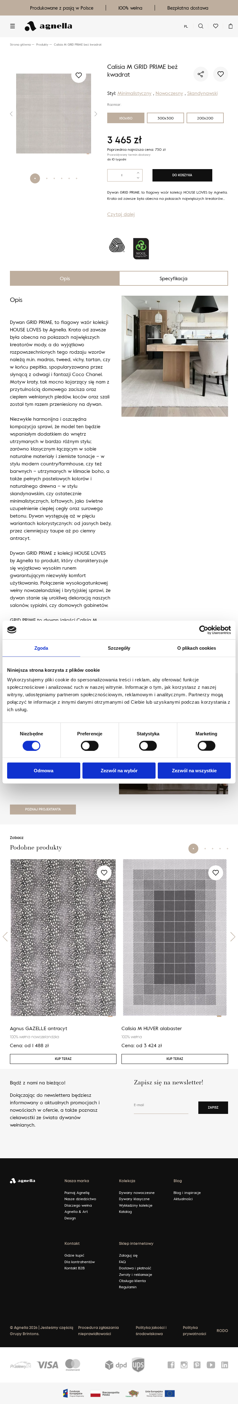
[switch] (90, 746)
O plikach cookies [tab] (196, 647)
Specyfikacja (173, 278)
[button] (13, 114)
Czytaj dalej (121, 214)
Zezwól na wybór (119, 770)
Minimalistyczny (134, 93)
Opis (65, 278)
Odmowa (43, 770)
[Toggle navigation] (12, 26)
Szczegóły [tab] (119, 647)
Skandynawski (202, 93)
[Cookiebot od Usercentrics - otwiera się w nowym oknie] (204, 630)
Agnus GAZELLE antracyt (38, 1028)
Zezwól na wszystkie (194, 770)
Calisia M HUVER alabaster (151, 1028)
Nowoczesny (169, 93)
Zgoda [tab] (41, 647)
